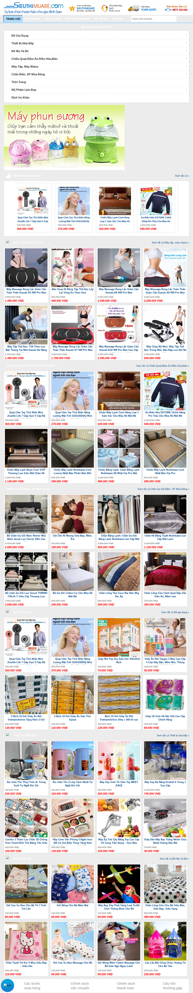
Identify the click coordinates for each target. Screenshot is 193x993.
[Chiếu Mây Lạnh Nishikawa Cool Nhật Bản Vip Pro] (165, 466)
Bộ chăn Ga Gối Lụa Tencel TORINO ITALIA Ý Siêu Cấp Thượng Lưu (26, 595)
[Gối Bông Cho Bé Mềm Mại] (72, 902)
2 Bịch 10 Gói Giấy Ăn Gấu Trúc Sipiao (72, 718)
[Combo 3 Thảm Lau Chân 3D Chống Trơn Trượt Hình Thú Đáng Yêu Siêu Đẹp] (26, 836)
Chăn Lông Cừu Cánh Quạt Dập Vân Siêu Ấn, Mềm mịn (165, 595)
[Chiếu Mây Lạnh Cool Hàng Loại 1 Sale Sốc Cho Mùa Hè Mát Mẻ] (115, 199)
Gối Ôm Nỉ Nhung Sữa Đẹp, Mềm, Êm (72, 537)
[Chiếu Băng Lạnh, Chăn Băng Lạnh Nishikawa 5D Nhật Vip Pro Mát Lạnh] (119, 466)
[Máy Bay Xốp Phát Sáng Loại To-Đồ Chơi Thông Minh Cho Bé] (119, 902)
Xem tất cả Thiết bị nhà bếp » (173, 735)
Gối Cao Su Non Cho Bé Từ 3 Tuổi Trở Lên (26, 907)
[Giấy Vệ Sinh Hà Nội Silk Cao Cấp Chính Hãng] (165, 713)
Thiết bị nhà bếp (22, 43)
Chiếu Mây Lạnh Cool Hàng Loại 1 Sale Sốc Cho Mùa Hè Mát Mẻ (115, 219)
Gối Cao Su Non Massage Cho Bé (72, 962)
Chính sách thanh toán (126, 986)
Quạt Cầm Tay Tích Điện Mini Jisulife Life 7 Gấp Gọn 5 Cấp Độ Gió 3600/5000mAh (32, 219)
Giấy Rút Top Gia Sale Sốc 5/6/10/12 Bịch (119, 660)
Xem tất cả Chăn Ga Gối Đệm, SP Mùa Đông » (163, 489)
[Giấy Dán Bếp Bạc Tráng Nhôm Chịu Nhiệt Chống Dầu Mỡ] (165, 836)
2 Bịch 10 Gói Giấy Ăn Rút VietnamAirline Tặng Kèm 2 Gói (26, 718)
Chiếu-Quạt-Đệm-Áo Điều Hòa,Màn (34, 58)
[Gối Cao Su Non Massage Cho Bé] (72, 959)
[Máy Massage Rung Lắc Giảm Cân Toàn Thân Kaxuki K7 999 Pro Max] (72, 343)
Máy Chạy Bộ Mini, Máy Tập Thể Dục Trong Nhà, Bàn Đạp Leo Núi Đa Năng (165, 349)
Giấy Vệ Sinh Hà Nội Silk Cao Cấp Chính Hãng (165, 718)
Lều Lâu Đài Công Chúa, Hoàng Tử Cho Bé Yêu (165, 964)
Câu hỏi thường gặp (172, 986)
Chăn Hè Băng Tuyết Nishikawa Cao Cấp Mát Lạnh (165, 537)
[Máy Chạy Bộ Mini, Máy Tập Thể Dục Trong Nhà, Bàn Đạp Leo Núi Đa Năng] (165, 343)
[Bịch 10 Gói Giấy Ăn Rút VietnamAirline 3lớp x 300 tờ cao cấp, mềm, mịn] (119, 713)
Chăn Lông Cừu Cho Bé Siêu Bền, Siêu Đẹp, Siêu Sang (165, 907)
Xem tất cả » (182, 175)
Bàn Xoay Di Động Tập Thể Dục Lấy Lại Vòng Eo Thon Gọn (72, 291)
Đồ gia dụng (53, 19)
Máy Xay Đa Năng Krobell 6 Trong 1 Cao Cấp (165, 784)
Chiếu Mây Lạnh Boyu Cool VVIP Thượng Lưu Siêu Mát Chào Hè (26, 471)
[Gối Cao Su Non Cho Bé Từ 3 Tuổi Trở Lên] (26, 902)
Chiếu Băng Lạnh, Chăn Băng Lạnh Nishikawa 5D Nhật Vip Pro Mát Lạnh (118, 472)
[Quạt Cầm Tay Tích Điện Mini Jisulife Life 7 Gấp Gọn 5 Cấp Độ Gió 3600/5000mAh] (33, 199)
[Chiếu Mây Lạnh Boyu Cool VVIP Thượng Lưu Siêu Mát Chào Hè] (26, 466)
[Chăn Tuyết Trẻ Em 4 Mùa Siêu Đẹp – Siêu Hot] (26, 959)
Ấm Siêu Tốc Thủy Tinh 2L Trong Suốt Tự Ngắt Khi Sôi (26, 784)
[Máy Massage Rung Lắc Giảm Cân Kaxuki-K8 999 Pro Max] (119, 286)
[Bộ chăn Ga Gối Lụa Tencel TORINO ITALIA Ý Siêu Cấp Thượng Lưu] (26, 590)
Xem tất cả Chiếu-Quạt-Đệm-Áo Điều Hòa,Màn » (162, 365)
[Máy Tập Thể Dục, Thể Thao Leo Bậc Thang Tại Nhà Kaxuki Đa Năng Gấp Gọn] (26, 343)
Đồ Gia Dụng (19, 35)
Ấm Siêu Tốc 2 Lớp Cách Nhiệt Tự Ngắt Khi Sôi (73, 784)
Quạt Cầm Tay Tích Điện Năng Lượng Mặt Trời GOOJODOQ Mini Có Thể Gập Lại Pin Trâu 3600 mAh (74, 219)
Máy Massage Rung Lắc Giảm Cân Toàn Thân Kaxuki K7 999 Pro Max (73, 348)
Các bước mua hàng (32, 986)
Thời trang (18, 82)
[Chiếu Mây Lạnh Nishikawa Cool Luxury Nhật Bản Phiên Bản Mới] (72, 466)
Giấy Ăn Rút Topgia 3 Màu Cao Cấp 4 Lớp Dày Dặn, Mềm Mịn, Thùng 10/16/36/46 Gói (165, 661)
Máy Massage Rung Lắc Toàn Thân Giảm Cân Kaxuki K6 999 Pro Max (165, 291)
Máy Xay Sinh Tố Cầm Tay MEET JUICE (119, 784)
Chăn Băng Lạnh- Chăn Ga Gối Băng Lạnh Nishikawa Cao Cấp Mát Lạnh (119, 538)
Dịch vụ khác (20, 97)
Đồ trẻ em (101, 19)
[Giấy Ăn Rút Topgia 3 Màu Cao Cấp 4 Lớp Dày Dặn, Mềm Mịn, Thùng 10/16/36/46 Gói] (165, 655)
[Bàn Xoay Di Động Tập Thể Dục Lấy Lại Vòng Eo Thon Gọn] (72, 286)
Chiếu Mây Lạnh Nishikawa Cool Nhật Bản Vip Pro (165, 471)
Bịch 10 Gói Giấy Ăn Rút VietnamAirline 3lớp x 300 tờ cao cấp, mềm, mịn (119, 718)
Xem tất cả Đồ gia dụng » (175, 612)
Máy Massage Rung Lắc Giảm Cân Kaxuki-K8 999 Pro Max (119, 291)
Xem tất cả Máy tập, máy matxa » (170, 242)
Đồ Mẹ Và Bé (19, 51)
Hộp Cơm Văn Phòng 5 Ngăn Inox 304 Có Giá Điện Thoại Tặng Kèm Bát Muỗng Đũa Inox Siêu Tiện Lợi (72, 841)
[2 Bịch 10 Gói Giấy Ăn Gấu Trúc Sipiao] (72, 713)
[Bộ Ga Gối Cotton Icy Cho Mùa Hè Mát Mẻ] (72, 590)
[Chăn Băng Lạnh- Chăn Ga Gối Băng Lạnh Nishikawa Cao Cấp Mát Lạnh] (119, 532)
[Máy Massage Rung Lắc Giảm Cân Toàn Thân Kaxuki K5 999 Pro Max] (26, 286)
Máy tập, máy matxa (24, 66)
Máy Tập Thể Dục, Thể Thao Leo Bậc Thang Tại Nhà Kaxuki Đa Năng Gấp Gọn (26, 349)
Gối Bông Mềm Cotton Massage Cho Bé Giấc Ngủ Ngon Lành (119, 964)
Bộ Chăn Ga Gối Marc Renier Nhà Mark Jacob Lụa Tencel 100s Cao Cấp (26, 538)
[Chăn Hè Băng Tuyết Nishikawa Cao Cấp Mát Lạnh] (165, 532)
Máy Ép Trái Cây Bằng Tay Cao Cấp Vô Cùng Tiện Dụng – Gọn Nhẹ (118, 841)
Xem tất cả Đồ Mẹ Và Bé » (174, 858)
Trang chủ (13, 19)
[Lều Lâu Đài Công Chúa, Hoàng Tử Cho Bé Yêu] (165, 959)
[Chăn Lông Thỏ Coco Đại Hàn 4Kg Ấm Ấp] (119, 590)
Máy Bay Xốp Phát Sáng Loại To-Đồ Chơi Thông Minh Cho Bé (119, 907)
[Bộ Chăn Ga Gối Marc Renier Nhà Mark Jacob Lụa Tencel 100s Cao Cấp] (26, 532)
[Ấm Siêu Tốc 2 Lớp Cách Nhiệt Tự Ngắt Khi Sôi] (72, 779)
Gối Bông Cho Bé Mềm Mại (72, 905)
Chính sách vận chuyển (80, 986)
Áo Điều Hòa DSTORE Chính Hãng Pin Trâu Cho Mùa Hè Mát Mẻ (156, 219)
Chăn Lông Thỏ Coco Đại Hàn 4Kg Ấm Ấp (119, 595)
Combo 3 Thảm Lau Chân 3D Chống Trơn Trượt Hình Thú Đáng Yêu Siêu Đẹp (26, 841)
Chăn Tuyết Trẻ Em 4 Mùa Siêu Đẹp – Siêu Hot (26, 964)
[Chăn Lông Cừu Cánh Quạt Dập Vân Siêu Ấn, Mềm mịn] (165, 590)
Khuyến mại (32, 19)
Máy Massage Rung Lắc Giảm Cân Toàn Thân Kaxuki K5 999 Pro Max (26, 291)
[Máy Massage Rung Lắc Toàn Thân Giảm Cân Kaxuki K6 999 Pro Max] (165, 286)
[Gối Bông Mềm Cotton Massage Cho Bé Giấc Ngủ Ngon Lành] (119, 959)
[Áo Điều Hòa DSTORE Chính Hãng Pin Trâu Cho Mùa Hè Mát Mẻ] (156, 199)
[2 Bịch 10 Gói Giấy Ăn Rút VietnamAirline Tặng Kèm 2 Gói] (26, 713)
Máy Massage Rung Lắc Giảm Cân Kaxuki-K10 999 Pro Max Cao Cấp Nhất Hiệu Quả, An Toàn (119, 349)
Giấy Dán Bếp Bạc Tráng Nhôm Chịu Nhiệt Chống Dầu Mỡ (165, 841)
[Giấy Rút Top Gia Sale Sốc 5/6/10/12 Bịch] (119, 655)
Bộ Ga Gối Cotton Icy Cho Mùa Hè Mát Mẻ (72, 595)
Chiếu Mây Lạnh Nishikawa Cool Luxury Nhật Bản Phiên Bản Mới (72, 471)
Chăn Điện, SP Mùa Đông (28, 74)
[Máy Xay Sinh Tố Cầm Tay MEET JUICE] (119, 779)
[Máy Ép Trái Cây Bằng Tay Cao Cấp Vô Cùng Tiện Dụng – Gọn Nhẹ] (119, 836)
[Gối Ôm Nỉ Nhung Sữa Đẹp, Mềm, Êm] (72, 532)
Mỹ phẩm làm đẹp (77, 19)
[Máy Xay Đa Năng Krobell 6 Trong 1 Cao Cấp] (165, 779)
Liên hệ (117, 19)
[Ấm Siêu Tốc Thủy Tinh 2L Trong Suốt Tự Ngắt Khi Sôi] (26, 779)
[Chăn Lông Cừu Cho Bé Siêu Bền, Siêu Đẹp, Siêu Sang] (165, 902)
